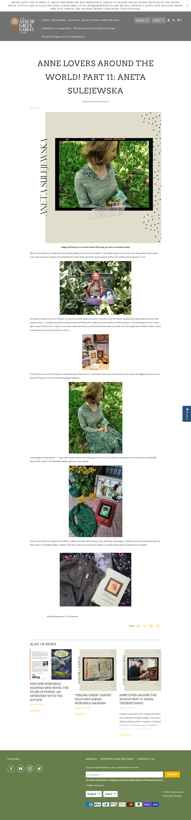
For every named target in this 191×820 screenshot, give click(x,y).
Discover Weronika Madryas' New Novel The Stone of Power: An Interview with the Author (49, 692)
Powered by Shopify (171, 796)
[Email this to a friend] (157, 626)
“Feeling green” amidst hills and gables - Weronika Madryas (93, 699)
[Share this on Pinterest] (151, 626)
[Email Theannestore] (40, 768)
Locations (74, 20)
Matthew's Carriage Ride (56, 28)
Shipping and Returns (117, 759)
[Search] (174, 20)
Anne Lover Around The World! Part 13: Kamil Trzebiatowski (138, 699)
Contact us (145, 759)
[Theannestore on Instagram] (30, 768)
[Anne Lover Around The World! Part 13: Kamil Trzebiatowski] (140, 670)
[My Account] (169, 20)
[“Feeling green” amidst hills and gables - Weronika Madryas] (95, 670)
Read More (35, 710)
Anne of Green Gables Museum (100, 20)
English (140, 20)
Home (45, 20)
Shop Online (58, 20)
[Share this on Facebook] (144, 626)
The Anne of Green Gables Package (94, 28)
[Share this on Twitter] (138, 626)
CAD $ (156, 20)
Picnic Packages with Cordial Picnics (63, 36)
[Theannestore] (22, 26)
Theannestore (176, 792)
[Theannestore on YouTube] (21, 768)
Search (91, 759)
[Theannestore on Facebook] (11, 768)
